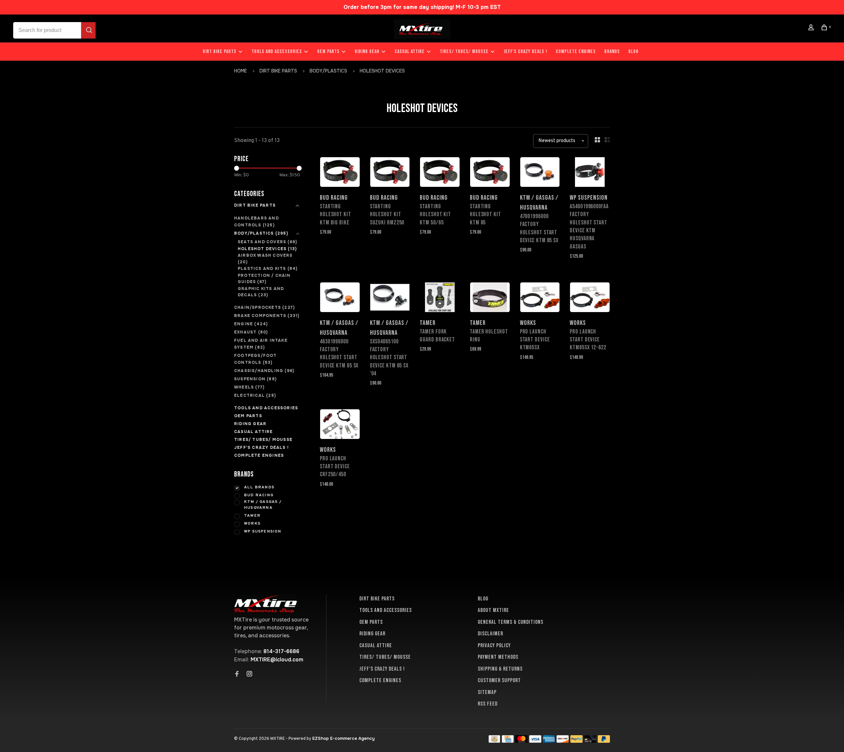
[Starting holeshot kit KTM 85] (490, 173)
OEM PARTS (328, 51)
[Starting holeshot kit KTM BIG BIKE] (340, 173)
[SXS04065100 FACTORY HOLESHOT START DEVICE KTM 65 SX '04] (390, 298)
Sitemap (487, 692)
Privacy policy (494, 645)
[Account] (812, 28)
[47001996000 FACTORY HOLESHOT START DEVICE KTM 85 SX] (540, 173)
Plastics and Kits (267, 268)
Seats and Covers (267, 242)
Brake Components (266, 315)
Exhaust (251, 332)
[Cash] (494, 741)
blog (633, 51)
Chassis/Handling (264, 370)
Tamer (252, 515)
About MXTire (493, 610)
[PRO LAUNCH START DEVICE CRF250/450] (340, 425)
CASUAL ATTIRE (410, 51)
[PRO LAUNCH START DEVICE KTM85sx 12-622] (590, 298)
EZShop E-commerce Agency (343, 738)
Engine (251, 324)
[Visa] (535, 741)
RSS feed (487, 704)
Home (240, 71)
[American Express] (549, 741)
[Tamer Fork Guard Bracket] (440, 298)
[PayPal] (576, 741)
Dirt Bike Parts (220, 51)
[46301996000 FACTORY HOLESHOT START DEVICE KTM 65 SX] (340, 298)
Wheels (249, 387)
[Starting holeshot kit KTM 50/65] (440, 173)
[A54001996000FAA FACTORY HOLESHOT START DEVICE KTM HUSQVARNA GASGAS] (590, 173)
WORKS (252, 523)
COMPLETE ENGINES (576, 51)
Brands (612, 51)
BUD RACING (259, 495)
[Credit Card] (508, 741)
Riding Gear (367, 51)
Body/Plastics (329, 71)
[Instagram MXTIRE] (250, 674)
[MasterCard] (521, 741)
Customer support (499, 680)
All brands (259, 487)
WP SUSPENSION (263, 531)
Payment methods (498, 657)
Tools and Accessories (277, 51)
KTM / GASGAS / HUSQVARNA (263, 504)
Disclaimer (490, 633)
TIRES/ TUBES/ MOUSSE (464, 51)
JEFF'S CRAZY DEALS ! (525, 51)
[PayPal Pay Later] (604, 741)
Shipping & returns (500, 669)
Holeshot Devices (382, 71)
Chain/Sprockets (264, 307)
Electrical (255, 395)
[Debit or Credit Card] (590, 741)
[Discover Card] (563, 741)
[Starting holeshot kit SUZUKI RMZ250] (390, 173)
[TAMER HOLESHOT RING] (490, 298)
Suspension (255, 379)
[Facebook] (237, 674)
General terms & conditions (510, 622)
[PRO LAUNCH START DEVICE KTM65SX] (540, 298)
